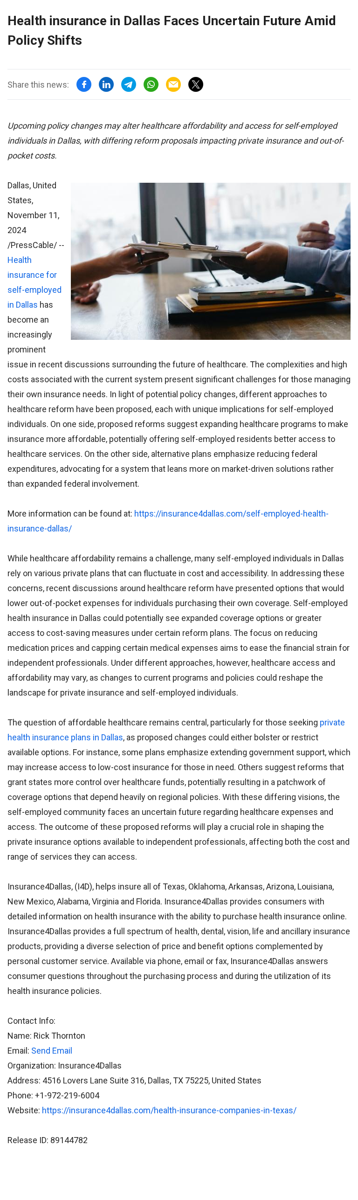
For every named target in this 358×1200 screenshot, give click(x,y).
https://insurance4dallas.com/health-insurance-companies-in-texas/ (169, 1110)
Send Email (51, 1050)
